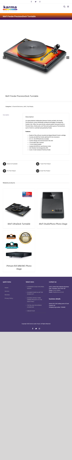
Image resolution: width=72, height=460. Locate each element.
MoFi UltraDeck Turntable (19, 224)
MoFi (25, 106)
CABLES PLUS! (31, 311)
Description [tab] (6, 115)
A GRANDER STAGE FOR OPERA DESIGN (35, 287)
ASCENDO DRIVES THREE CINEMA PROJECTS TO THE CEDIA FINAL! (34, 299)
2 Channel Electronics (17, 106)
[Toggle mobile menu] (68, 7)
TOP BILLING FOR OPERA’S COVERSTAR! (34, 306)
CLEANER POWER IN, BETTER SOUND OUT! (35, 293)
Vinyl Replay (30, 106)
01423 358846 (56, 290)
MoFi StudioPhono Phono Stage (53, 224)
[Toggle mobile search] (64, 7)
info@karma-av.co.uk (58, 292)
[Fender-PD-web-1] (35, 57)
